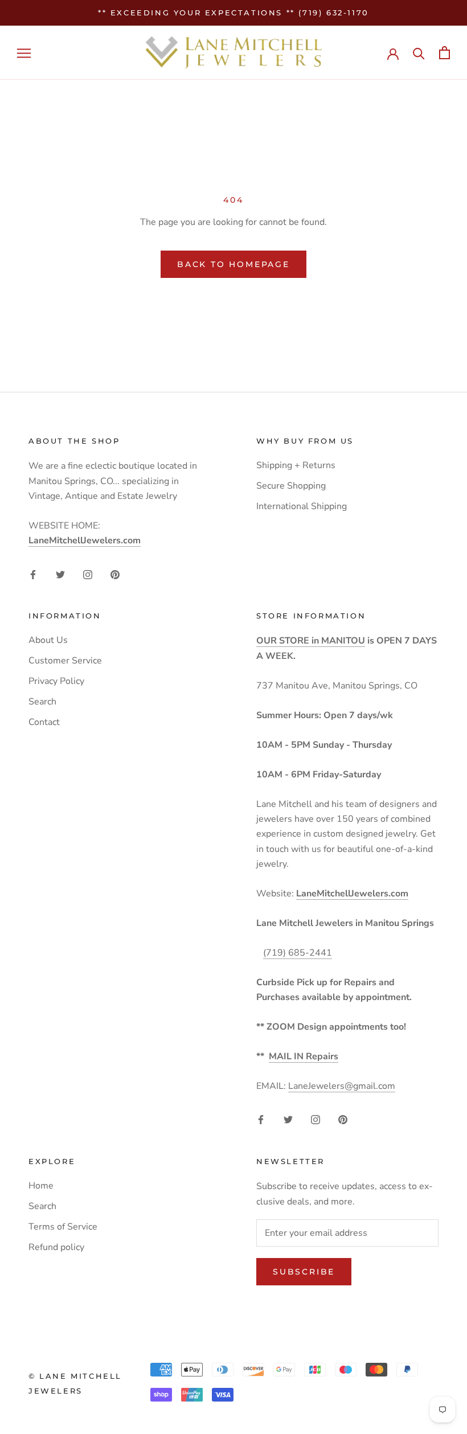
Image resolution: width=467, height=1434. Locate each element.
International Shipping (301, 506)
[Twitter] (60, 573)
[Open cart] (444, 52)
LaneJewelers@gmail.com (341, 1086)
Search (42, 701)
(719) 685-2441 (297, 953)
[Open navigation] (24, 53)
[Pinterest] (115, 573)
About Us (48, 640)
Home (41, 1185)
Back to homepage (233, 264)
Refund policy (56, 1247)
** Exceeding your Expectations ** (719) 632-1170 (233, 12)
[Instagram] (87, 573)
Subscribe (304, 1272)
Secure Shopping (291, 486)
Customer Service (65, 660)
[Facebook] (33, 573)
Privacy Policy (56, 681)
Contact (44, 722)
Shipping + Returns (295, 465)
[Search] (419, 53)
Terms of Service (62, 1226)
